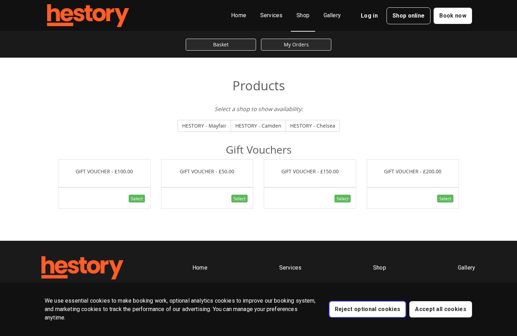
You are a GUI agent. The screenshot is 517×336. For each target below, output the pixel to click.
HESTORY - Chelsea (312, 125)
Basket (221, 44)
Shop (302, 15)
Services (271, 15)
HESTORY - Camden (258, 125)
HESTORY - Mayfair (204, 125)
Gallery (332, 15)
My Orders (296, 44)
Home (238, 15)
